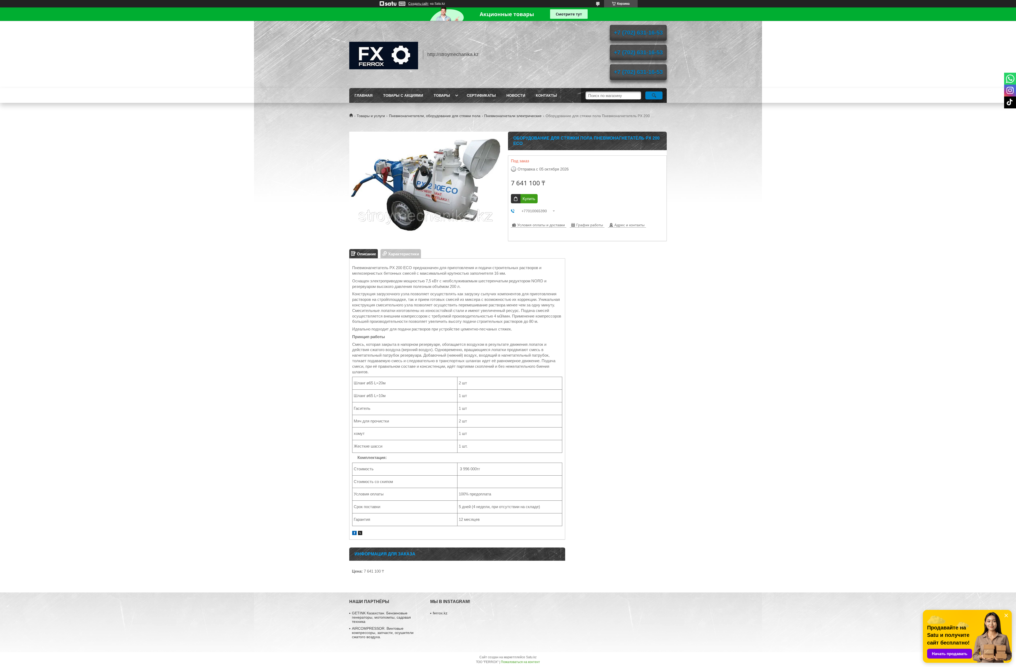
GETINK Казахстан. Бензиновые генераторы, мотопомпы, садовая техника (381, 617)
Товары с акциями (403, 95)
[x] (360, 533)
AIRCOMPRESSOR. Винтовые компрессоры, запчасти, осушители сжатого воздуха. (383, 632)
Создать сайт (418, 4)
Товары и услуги (371, 116)
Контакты (546, 95)
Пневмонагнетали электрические (513, 116)
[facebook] (354, 533)
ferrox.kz (440, 613)
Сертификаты (481, 95)
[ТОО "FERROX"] (383, 54)
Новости (515, 95)
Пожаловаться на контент (520, 662)
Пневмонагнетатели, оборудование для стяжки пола (434, 116)
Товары (442, 95)
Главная (364, 95)
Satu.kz (531, 657)
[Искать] (654, 95)
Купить (529, 198)
